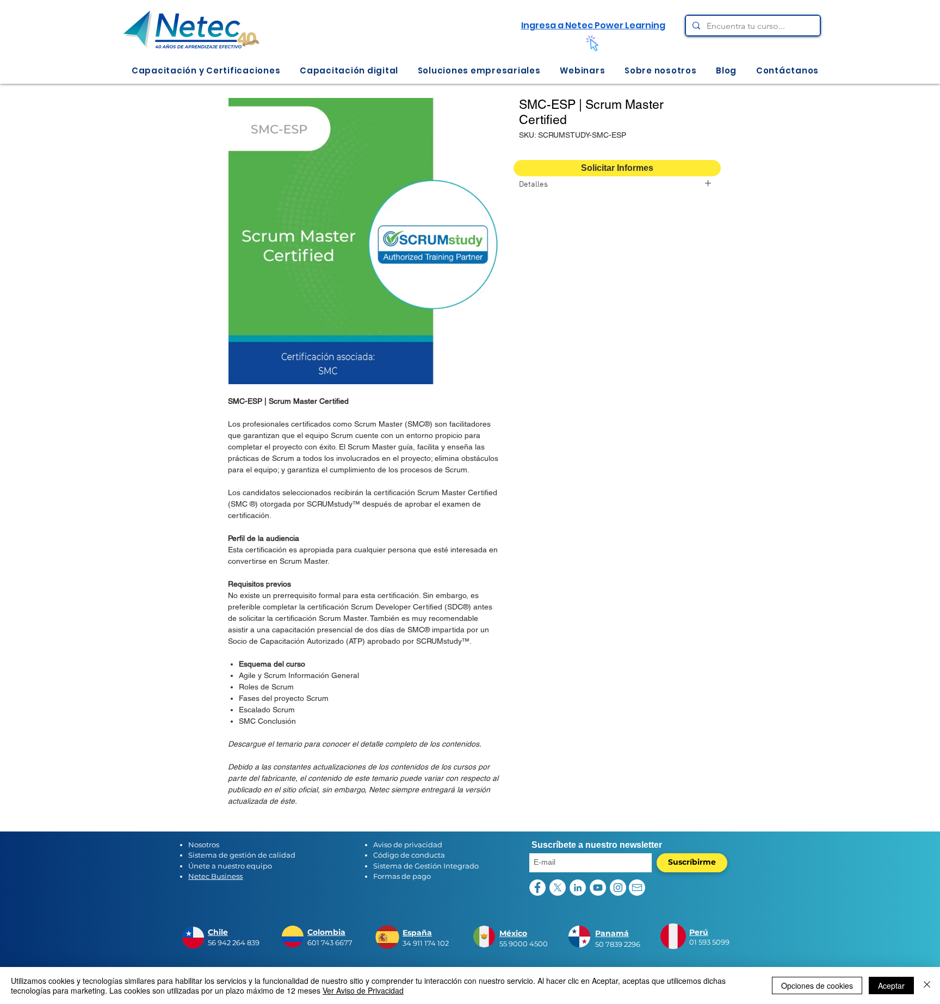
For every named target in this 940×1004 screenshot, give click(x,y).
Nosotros (203, 844)
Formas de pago (402, 876)
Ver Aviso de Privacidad (363, 990)
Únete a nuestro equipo (230, 865)
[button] (206, 70)
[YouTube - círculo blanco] (598, 887)
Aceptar (891, 985)
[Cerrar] (926, 985)
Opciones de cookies (817, 985)
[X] (557, 887)
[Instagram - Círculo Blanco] (618, 887)
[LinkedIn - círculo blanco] (578, 887)
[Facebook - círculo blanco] (537, 887)
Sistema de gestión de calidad (241, 855)
